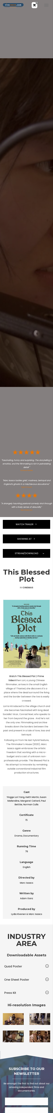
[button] (26, 524)
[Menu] (46, 5)
